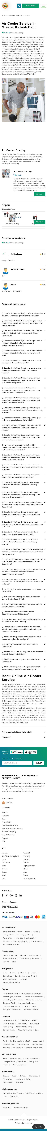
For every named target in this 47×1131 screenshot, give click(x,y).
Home (4, 16)
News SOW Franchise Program (12, 828)
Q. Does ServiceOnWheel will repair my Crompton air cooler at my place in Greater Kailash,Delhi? (21, 476)
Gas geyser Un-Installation (12, 1009)
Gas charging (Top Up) (20, 941)
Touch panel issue (9, 1062)
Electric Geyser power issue (12, 997)
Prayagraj (27, 856)
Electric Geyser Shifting (34, 1000)
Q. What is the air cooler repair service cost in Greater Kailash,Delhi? (21, 660)
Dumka (4, 866)
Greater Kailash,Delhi (15, 16)
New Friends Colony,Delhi (10, 856)
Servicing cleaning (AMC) (11, 982)
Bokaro (26, 875)
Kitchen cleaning (8, 1023)
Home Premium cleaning (28, 1020)
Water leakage (8, 938)
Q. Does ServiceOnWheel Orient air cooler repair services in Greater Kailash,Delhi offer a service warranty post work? (22, 581)
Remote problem (36, 941)
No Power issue (38, 1044)
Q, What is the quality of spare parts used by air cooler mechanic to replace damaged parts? (21, 638)
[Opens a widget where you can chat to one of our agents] (38, 1127)
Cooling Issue (7, 976)
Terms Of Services (8, 835)
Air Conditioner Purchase (11, 944)
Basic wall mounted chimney (12, 1093)
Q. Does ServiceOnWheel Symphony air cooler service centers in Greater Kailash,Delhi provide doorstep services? (21, 370)
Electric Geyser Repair (10, 993)
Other (14, 962)
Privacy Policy (6, 822)
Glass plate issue (16, 1058)
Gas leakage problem (24, 935)
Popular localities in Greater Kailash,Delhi (16, 732)
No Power (13, 973)
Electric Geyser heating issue (31, 993)
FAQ (3, 841)
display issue (37, 1041)
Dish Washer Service (20, 1107)
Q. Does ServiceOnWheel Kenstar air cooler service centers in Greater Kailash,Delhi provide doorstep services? (20, 484)
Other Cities (6, 737)
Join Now (9, 803)
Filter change (33, 1076)
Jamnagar (5, 853)
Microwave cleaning (19, 1065)
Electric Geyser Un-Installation (13, 1000)
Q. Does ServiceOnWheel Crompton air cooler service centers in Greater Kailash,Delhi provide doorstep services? (21, 427)
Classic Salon (24, 958)
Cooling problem (8, 935)
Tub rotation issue (24, 1044)
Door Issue (34, 973)
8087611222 (10, 906)
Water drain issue (9, 1044)
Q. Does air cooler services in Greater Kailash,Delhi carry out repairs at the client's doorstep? (22, 620)
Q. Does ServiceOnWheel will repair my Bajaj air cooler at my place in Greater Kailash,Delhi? (21, 362)
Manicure (14, 955)
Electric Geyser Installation (34, 997)
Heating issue (34, 1062)
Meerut (26, 869)
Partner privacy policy (9, 832)
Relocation (6, 941)
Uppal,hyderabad (29, 866)
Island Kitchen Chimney (33, 1093)
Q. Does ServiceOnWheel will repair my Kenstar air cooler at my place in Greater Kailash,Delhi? (20, 533)
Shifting (28, 1079)
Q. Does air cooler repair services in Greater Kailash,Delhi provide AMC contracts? (18, 613)
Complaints (5, 816)
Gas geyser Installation (31, 1009)
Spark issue (22, 1062)
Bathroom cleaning (9, 1030)
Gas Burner (7, 1107)
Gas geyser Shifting (30, 1006)
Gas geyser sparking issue (12, 1006)
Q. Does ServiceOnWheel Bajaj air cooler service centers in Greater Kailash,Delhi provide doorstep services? (22, 314)
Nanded (26, 862)
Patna (4, 859)
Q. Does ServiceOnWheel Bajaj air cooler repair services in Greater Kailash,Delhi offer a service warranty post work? (22, 353)
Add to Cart (39, 194)
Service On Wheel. (20, 1120)
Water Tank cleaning (25, 1030)
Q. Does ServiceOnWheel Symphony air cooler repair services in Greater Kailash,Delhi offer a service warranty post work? (22, 410)
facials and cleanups (10, 958)
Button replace (18, 1047)
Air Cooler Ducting (12, 223)
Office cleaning (22, 1023)
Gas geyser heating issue (27, 1003)
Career (4, 819)
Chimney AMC (14, 1096)
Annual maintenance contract (13, 932)
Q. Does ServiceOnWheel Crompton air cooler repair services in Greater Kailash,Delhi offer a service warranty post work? (22, 467)
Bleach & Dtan (34, 955)
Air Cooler (27, 16)
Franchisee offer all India (10, 825)
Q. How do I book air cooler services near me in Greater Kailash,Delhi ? (22, 590)
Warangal (27, 853)
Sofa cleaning (35, 1023)
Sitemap (29, 1123)
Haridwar (4, 872)
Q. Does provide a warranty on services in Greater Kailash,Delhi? (20, 645)
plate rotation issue (31, 1058)
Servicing (6, 1076)
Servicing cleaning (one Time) (25, 976)
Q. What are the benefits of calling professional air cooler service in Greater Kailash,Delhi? (22, 653)
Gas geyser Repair (9, 1003)
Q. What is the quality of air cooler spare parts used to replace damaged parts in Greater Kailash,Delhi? (21, 668)
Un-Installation (31, 938)
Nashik (4, 875)
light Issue (23, 973)
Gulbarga (5, 869)
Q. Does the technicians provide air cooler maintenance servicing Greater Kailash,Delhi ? (22, 605)
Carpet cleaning (8, 1027)
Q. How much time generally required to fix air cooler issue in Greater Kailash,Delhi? (21, 598)
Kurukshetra (6, 862)
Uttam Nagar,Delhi (29, 878)
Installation (19, 938)
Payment (5, 838)
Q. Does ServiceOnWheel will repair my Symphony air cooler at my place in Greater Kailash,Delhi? (21, 419)
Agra (25, 872)
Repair (34, 223)
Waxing (5, 955)
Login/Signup (30, 5)
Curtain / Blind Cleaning (24, 1027)
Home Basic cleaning (10, 1020)
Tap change (19, 1082)
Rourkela (26, 859)
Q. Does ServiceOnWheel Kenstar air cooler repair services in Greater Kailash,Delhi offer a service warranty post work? (22, 524)
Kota (3, 878)
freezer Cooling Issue (10, 979)
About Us (5, 812)
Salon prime (36, 958)
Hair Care (6, 962)
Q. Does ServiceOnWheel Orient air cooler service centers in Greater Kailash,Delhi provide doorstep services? (20, 542)
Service (35, 932)
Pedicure (23, 955)
